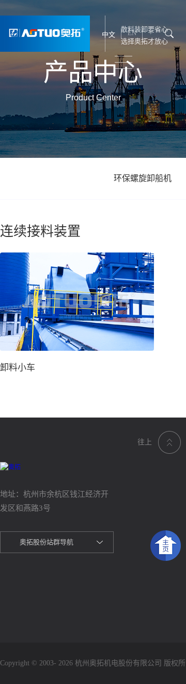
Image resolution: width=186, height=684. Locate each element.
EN (132, 33)
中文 (108, 34)
